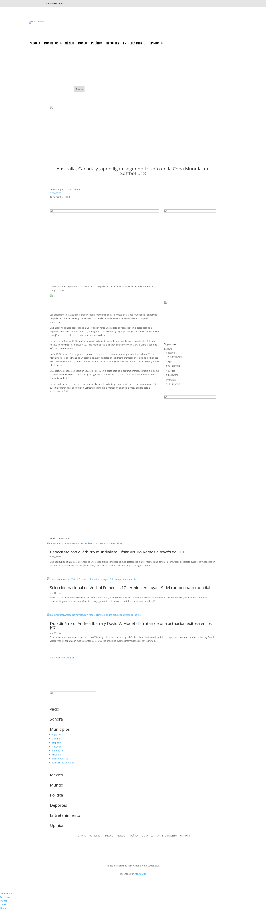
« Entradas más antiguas (62, 657)
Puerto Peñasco (60, 758)
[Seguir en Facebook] (216, 42)
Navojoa (56, 754)
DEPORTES (112, 43)
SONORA (35, 43)
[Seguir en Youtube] (234, 42)
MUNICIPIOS (51, 43)
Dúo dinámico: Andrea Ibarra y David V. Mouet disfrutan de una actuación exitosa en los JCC (131, 625)
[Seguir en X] (222, 42)
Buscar (79, 89)
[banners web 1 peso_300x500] (190, 211)
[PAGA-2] (190, 303)
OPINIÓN (154, 43)
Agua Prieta (58, 734)
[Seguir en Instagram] (228, 42)
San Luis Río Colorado (63, 762)
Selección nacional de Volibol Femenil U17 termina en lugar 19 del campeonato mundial (130, 587)
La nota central (72, 189)
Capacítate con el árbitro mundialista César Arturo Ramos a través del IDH (118, 552)
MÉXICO (69, 43)
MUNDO (82, 43)
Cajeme (56, 738)
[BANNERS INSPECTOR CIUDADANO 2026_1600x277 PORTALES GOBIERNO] (133, 108)
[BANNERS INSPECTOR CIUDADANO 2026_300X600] (190, 397)
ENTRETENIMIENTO (134, 43)
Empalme (56, 742)
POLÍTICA (96, 43)
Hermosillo (57, 750)
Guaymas (56, 746)
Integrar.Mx (140, 873)
